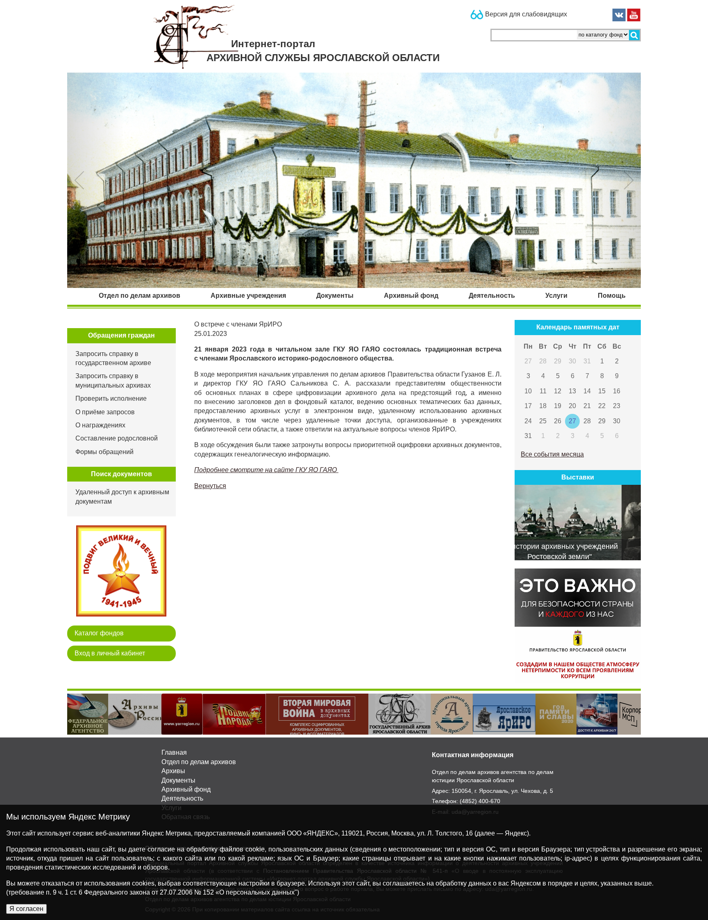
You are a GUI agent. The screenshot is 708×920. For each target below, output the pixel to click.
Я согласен (26, 908)
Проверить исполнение (111, 398)
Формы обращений (104, 451)
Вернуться (210, 485)
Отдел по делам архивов (198, 761)
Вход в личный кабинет (110, 653)
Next (647, 714)
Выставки (577, 477)
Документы (178, 780)
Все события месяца (552, 454)
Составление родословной (116, 438)
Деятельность (182, 798)
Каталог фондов (99, 633)
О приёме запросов (105, 412)
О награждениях (100, 425)
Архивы (173, 770)
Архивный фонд (186, 789)
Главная (174, 752)
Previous (61, 714)
